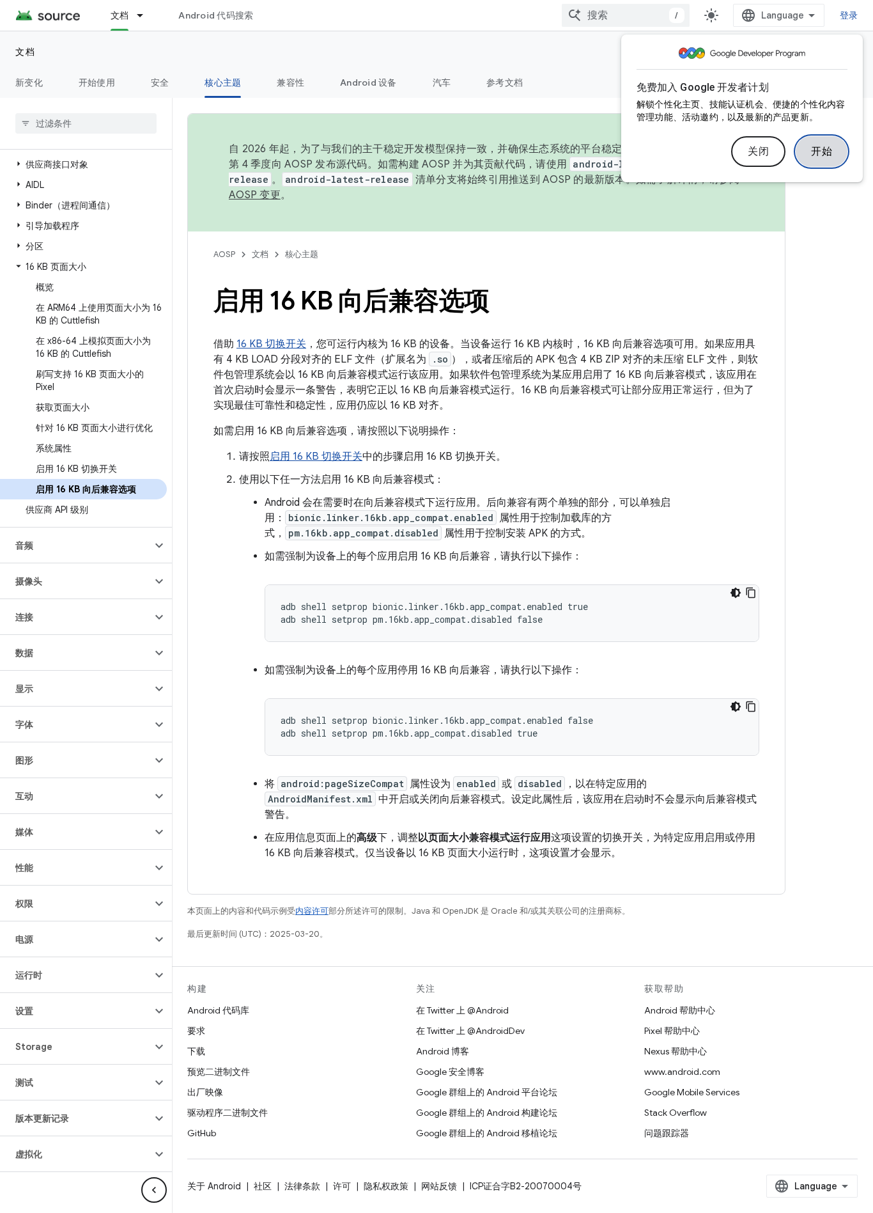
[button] (83, 164)
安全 (160, 82)
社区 (263, 1186)
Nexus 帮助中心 (675, 1051)
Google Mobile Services (691, 1092)
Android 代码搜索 (215, 15)
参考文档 (504, 82)
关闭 (758, 151)
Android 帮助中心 (679, 1010)
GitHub (201, 1133)
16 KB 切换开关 (271, 344)
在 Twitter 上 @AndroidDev (470, 1031)
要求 (196, 1031)
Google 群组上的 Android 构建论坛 (486, 1112)
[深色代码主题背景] (735, 592)
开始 (821, 151)
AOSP (224, 254)
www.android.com (682, 1071)
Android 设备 (368, 82)
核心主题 (223, 82)
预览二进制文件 (218, 1071)
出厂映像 (205, 1092)
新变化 (29, 82)
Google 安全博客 (450, 1071)
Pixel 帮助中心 (672, 1031)
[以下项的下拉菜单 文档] (145, 15)
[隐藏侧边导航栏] (154, 1190)
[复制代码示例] (751, 592)
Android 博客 (442, 1051)
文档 (120, 15)
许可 (342, 1186)
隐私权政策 (386, 1186)
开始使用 (97, 82)
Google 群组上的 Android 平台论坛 (486, 1092)
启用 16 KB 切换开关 (316, 456)
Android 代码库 (218, 1010)
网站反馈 (439, 1186)
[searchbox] (86, 123)
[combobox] (626, 15)
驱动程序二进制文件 (227, 1112)
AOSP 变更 (255, 195)
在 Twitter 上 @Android (462, 1010)
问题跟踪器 (666, 1133)
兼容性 (290, 82)
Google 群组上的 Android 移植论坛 (486, 1133)
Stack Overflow (675, 1112)
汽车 (442, 82)
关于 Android (214, 1186)
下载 (196, 1051)
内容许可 (311, 910)
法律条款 (302, 1186)
